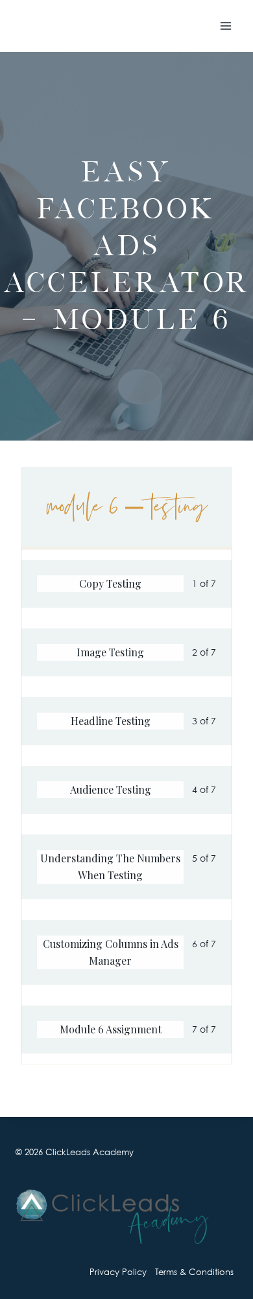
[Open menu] (225, 26)
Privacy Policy (118, 1272)
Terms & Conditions (194, 1272)
